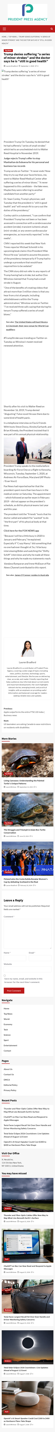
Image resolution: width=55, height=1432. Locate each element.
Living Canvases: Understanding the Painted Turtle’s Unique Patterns (24, 782)
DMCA (7, 1080)
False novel (22, 413)
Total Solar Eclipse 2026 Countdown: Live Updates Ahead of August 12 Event (26, 1135)
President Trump (12, 141)
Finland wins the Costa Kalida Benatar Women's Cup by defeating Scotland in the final (26, 880)
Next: (27, 724)
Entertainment (10, 1045)
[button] (4, 28)
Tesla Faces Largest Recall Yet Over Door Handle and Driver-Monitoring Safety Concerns (27, 1127)
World (7, 1019)
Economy (8, 1024)
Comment (9, 916)
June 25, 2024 (24, 836)
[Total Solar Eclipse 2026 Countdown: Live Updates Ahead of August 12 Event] (27, 1347)
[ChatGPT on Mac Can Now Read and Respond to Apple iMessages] (27, 1246)
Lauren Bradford (12, 66)
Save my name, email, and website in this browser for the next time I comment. (23, 980)
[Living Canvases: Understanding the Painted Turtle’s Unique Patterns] (27, 760)
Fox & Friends (39, 422)
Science (7, 1035)
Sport (6, 1040)
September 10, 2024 (26, 787)
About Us (8, 1069)
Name (7, 952)
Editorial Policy (10, 1085)
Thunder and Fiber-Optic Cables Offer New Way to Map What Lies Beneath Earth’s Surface (26, 1110)
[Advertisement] (27, 111)
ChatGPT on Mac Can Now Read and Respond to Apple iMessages (26, 1118)
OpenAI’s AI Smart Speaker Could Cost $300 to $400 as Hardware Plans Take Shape (25, 1143)
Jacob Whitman (11, 787)
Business (8, 1310)
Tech (6, 1029)
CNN (6, 243)
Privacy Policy (10, 1090)
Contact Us (9, 1074)
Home (6, 1008)
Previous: (24, 712)
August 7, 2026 (24, 1374)
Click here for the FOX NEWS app (21, 530)
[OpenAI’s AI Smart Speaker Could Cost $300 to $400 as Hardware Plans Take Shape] (27, 1398)
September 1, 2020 (27, 66)
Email (32, 952)
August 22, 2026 (24, 1221)
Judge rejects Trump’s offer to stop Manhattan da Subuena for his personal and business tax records (26, 162)
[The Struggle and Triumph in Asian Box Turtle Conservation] (27, 809)
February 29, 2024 (26, 885)
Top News (8, 50)
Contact (7, 1051)
